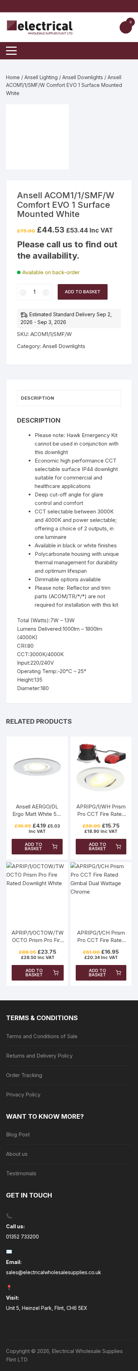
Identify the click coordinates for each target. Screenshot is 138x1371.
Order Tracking (24, 1075)
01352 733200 (22, 1237)
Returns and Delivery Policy (39, 1055)
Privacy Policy (23, 1094)
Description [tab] (37, 398)
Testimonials (21, 1173)
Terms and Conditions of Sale (41, 1036)
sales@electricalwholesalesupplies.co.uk (53, 1272)
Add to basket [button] (33, 846)
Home (13, 77)
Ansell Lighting (41, 77)
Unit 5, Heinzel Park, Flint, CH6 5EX (46, 1308)
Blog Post (18, 1134)
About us (17, 1154)
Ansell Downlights (82, 77)
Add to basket (82, 291)
